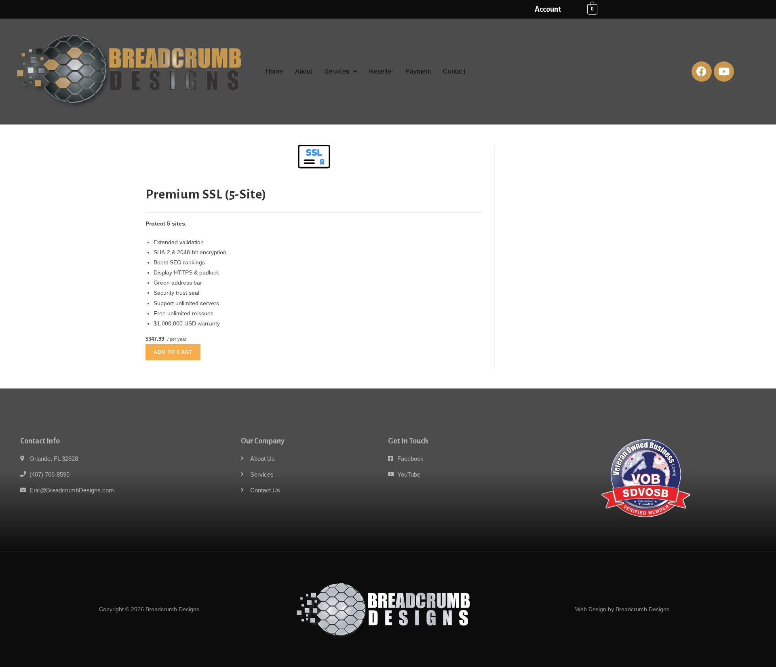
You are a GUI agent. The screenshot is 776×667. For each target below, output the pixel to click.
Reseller (381, 71)
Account (548, 9)
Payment (418, 71)
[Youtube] (724, 71)
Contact (454, 71)
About (303, 71)
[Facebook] (702, 71)
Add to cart (173, 352)
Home (274, 71)
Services (336, 71)
